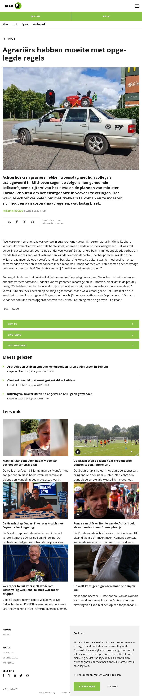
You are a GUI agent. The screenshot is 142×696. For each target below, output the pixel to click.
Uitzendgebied (11, 657)
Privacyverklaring (47, 692)
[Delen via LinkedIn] (9, 222)
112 (15, 24)
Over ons (8, 652)
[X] (9, 675)
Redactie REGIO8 (13, 210)
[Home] (35, 6)
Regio (106, 16)
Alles (5, 24)
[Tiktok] (21, 675)
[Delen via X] (24, 222)
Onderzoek (39, 24)
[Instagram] (15, 675)
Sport (25, 24)
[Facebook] (3, 675)
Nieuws (35, 16)
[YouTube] (27, 675)
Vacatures (8, 662)
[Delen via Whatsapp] (32, 222)
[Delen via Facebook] (16, 222)
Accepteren (87, 686)
